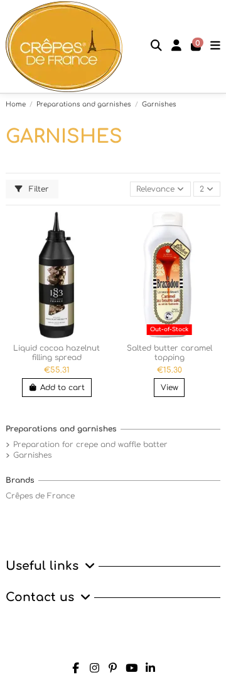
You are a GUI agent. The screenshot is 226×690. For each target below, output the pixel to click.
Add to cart (62, 387)
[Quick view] (98, 245)
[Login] (176, 47)
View (169, 387)
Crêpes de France (40, 496)
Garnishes (32, 455)
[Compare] (98, 224)
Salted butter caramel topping (169, 352)
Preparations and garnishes (61, 429)
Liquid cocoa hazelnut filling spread (56, 352)
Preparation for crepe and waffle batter (90, 444)
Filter (37, 189)
